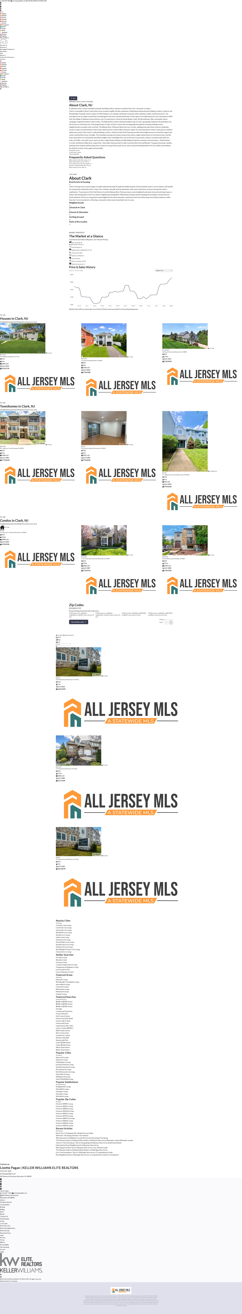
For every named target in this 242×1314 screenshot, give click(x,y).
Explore (2, 1200)
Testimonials (4, 1219)
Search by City (5, 1226)
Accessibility (4, 1245)
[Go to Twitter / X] (0, 6)
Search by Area (5, 1233)
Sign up (2, 37)
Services (2, 47)
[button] (121, 249)
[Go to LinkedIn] (0, 10)
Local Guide (3, 1223)
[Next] (171, 622)
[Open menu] (0, 89)
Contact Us (4, 1216)
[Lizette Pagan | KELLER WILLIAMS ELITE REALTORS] (21, 1272)
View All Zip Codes (77, 622)
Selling (2, 1209)
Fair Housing (4, 1247)
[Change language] (1, 12)
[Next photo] (184, 662)
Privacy (2, 1238)
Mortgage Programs (6, 49)
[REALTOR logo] (1, 1277)
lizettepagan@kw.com (8, 1174)
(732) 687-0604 (5, 1171)
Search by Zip (4, 1231)
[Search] (56, 646)
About (2, 55)
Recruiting (3, 51)
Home (2, 1221)
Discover (3, 45)
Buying (2, 1207)
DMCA (2, 1242)
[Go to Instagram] (0, 4)
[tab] (121, 637)
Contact (2, 59)
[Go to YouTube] (0, 8)
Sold (1, 53)
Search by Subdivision (7, 1228)
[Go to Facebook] (0, 2)
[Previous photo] (58, 662)
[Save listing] (46, 353)
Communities (4, 1205)
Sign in (7, 37)
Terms (2, 1240)
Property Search (6, 1202)
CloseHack (13, 1281)
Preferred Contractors (7, 57)
